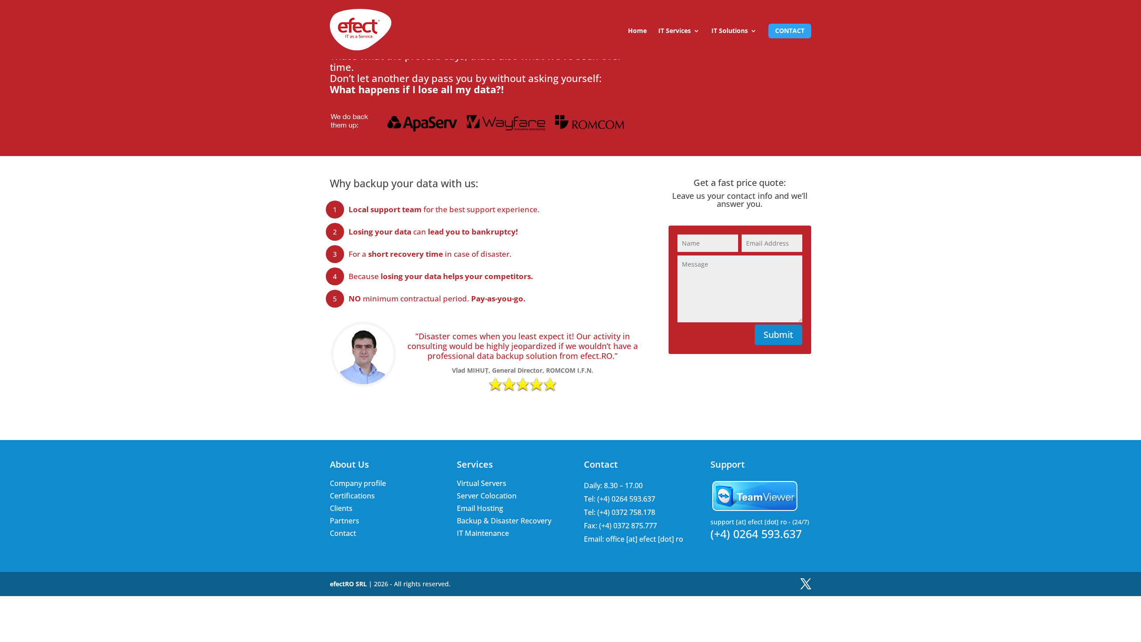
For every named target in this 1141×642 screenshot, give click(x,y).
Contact (789, 30)
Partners (344, 521)
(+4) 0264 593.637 (756, 534)
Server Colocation (487, 496)
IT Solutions (729, 31)
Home (637, 31)
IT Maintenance (483, 533)
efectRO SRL (348, 584)
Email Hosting (480, 508)
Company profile (358, 483)
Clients (341, 508)
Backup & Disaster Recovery (504, 521)
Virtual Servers (481, 483)
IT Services (674, 31)
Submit (778, 335)
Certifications (352, 496)
